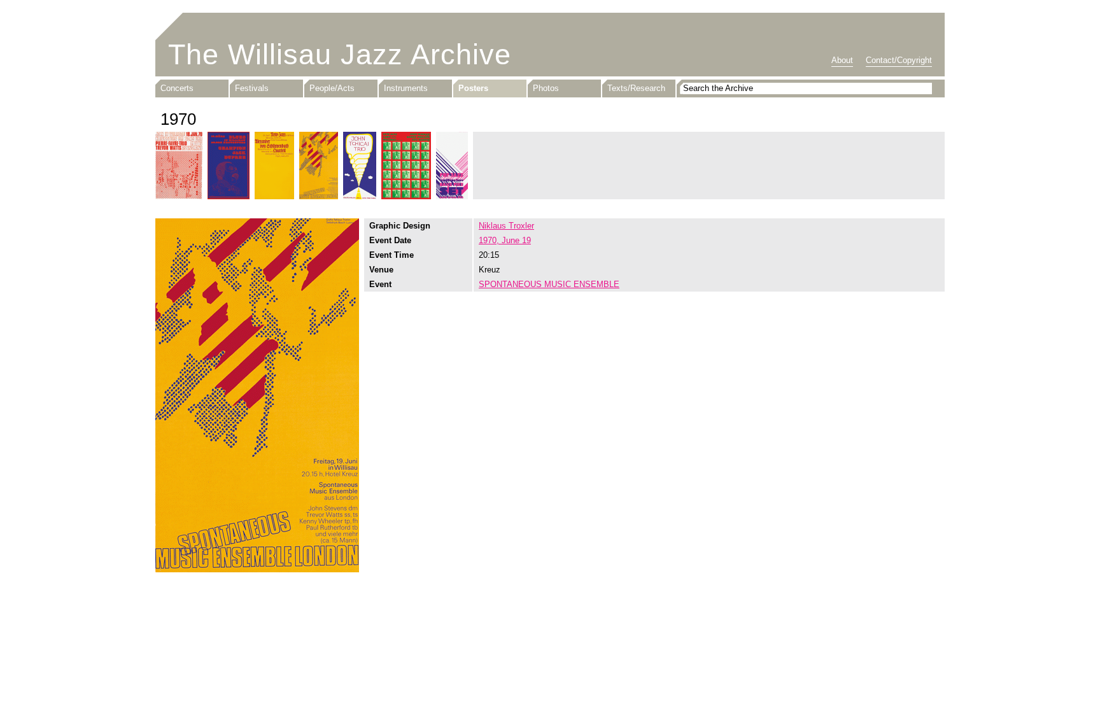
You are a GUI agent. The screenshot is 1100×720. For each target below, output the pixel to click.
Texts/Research (636, 88)
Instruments (406, 88)
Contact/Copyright (899, 60)
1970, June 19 (505, 240)
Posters (473, 88)
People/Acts (332, 88)
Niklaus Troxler (506, 225)
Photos (546, 88)
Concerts (177, 88)
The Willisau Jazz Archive (339, 54)
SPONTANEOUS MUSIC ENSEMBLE (549, 284)
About (842, 60)
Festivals (252, 88)
